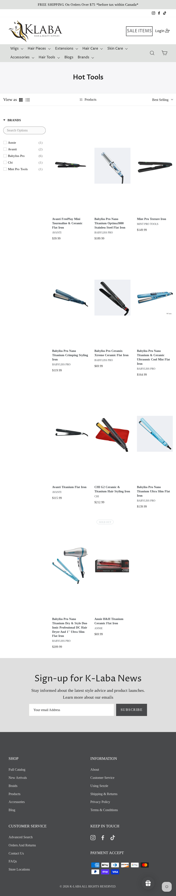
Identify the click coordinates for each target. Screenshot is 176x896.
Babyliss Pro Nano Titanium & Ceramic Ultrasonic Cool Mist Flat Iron (153, 357)
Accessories (20, 57)
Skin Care (115, 48)
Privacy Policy (100, 802)
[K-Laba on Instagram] (93, 837)
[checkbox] (25, 142)
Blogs (68, 57)
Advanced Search (21, 837)
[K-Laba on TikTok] (112, 837)
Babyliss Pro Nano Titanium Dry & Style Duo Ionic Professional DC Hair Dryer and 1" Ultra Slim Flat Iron (69, 627)
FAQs (13, 861)
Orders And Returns (22, 845)
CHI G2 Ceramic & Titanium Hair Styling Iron (112, 489)
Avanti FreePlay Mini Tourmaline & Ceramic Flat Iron (67, 223)
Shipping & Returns (103, 794)
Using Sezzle (99, 786)
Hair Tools (47, 57)
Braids (13, 786)
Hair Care (90, 48)
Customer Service (102, 777)
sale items (139, 31)
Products (14, 794)
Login (162, 30)
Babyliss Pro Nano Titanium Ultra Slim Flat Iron (153, 491)
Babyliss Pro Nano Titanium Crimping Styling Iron (70, 355)
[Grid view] (21, 100)
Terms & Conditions (104, 810)
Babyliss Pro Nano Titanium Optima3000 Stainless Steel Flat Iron (109, 223)
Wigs (14, 48)
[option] (88, 4)
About (94, 769)
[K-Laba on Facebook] (102, 837)
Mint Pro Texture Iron (151, 219)
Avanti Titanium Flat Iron (69, 487)
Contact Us (16, 853)
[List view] (28, 100)
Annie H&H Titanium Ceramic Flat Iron (108, 621)
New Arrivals (18, 777)
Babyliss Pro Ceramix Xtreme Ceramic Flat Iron (111, 353)
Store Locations (19, 869)
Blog (12, 810)
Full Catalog (17, 769)
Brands (83, 57)
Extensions (64, 48)
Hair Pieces (37, 48)
